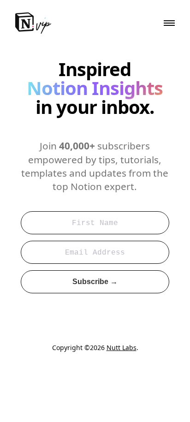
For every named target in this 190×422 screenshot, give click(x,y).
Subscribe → (95, 281)
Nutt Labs (122, 347)
